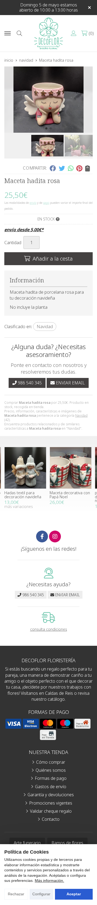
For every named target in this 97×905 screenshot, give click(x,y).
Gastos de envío (50, 787)
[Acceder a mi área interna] (73, 33)
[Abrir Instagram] (55, 536)
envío (33, 203)
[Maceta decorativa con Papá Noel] (70, 468)
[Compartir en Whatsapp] (71, 168)
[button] (46, 128)
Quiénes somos (51, 770)
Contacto (51, 819)
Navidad (81, 415)
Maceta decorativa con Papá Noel (70, 494)
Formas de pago (51, 778)
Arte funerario (27, 843)
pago (46, 203)
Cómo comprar (50, 762)
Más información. (49, 880)
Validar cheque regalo (51, 811)
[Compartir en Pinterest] (79, 168)
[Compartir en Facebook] (53, 168)
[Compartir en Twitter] (62, 168)
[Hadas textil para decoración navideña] (25, 468)
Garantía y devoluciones (50, 795)
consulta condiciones (48, 629)
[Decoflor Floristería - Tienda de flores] (48, 33)
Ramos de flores (67, 843)
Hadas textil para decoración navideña (22, 494)
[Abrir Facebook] (42, 536)
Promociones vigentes (50, 803)
